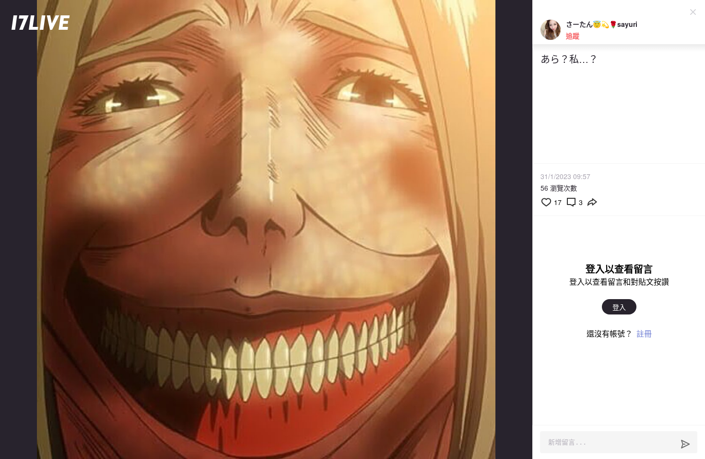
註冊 (644, 333)
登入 (619, 307)
